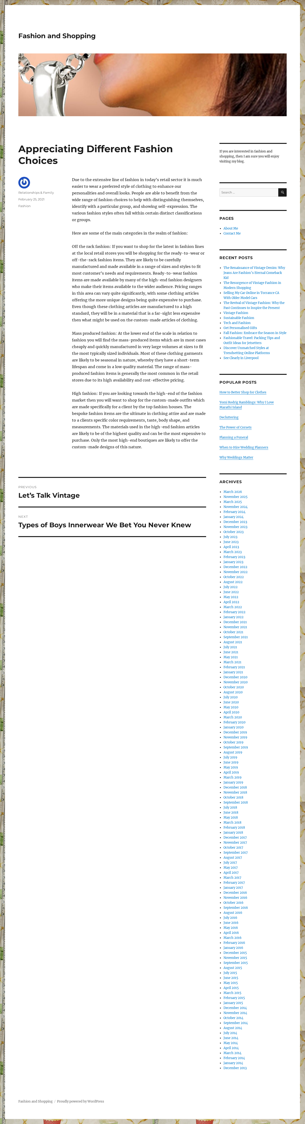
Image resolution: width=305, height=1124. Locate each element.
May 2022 (231, 597)
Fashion (24, 206)
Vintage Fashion (236, 313)
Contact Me (232, 233)
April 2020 (231, 712)
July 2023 (230, 537)
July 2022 (231, 587)
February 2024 (234, 512)
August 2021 (233, 642)
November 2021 (235, 627)
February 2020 (234, 722)
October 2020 (234, 687)
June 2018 (231, 812)
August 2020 (233, 692)
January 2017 (233, 888)
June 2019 (231, 762)
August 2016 (233, 913)
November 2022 (236, 572)
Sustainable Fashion (239, 318)
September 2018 (236, 802)
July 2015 (230, 973)
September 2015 (236, 963)
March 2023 (233, 552)
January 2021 (233, 672)
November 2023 (235, 527)
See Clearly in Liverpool (241, 358)
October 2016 (234, 903)
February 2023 (234, 557)
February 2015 (234, 998)
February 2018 (234, 828)
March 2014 (232, 1053)
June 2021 (231, 652)
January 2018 (233, 833)
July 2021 (230, 647)
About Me (231, 228)
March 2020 (233, 717)
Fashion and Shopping (57, 36)
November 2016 (235, 898)
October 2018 (233, 797)
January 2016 (233, 948)
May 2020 (231, 707)
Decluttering (229, 417)
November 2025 (236, 497)
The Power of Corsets (235, 427)
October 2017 (233, 848)
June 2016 (231, 923)
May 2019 (231, 767)
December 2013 (235, 1068)
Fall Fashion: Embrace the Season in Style (255, 333)
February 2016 (234, 943)
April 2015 (231, 988)
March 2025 (233, 502)
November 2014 (235, 1013)
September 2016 (236, 908)
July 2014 (230, 1033)
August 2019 (233, 752)
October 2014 (233, 1018)
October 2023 (234, 532)
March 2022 (233, 607)
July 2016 (230, 918)
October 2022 (234, 577)
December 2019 (235, 732)
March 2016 (233, 938)
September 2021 (236, 637)
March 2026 (233, 492)
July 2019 (230, 757)
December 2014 (235, 1008)
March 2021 (232, 662)
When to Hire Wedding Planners (243, 447)
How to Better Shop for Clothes (242, 392)
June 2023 (231, 542)
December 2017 (235, 838)
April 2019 (231, 772)
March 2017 (232, 878)
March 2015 (232, 993)
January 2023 (233, 562)
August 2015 (233, 968)
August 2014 (233, 1028)
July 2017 (230, 863)
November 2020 (236, 682)
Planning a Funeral (233, 437)
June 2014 (231, 1038)
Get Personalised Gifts (240, 328)
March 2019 (233, 777)
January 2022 (234, 617)
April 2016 (231, 933)
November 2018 (235, 792)
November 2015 (235, 958)
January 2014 (233, 1063)
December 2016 (235, 893)
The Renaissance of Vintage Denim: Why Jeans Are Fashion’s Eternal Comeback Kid (254, 273)
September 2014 (236, 1023)
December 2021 (235, 622)
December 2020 (235, 677)
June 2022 (231, 592)
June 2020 (231, 702)
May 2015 (231, 983)
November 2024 (236, 507)
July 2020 (231, 697)
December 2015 (235, 953)
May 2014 (231, 1043)
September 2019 (236, 747)
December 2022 (235, 567)
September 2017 (236, 853)
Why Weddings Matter (236, 457)
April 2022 (231, 602)
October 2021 (233, 632)
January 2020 (234, 727)
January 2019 (233, 782)
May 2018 (231, 818)
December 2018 (235, 787)
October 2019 (234, 742)
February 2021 (234, 667)
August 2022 (233, 582)
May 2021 (231, 657)
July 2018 (230, 807)
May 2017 (231, 868)
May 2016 (231, 928)
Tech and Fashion (237, 323)
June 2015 (231, 978)
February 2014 (234, 1058)
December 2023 (235, 522)
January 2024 (234, 517)
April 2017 (231, 873)
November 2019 (235, 737)
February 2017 (234, 883)
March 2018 (232, 823)
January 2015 (233, 1003)
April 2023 (231, 547)
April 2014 (231, 1048)
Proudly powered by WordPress (80, 1101)
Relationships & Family (36, 192)
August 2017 (233, 858)
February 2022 (234, 612)
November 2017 (235, 843)
